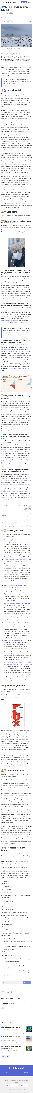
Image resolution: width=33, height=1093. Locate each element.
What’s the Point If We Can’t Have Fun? (15, 640)
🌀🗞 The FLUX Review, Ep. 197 (11, 1027)
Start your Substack (12, 1086)
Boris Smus (20, 56)
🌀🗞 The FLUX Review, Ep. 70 (10, 1037)
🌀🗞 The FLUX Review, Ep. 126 (11, 1046)
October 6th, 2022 (6, 1039)
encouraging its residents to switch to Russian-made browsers (14, 430)
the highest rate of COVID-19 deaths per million (17, 351)
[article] (16, 1030)
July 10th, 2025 (5, 1029)
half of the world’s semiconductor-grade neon (15, 288)
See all (4, 1056)
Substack (9, 1089)
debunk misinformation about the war (14, 319)
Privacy (19, 1080)
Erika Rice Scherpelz (20, 57)
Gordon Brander (21, 59)
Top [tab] (3, 1022)
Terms (23, 1080)
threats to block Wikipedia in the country (13, 463)
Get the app (24, 1086)
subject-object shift (21, 826)
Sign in (29, 2)
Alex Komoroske (11, 57)
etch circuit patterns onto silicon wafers (15, 280)
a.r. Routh (27, 59)
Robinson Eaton (18, 60)
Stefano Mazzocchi (5, 60)
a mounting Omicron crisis (20, 368)
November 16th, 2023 (7, 1048)
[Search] (30, 1022)
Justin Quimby (26, 56)
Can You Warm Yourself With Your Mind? (16, 623)
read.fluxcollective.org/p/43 (7, 54)
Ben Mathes (12, 60)
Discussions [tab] (13, 1022)
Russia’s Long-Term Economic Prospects (15, 540)
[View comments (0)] (8, 21)
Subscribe (24, 2)
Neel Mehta (14, 56)
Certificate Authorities (20, 410)
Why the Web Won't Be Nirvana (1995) (15, 586)
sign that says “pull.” (15, 205)
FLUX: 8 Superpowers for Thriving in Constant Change (15, 696)
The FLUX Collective (6, 16)
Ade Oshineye (15, 59)
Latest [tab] (7, 1022)
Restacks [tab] (11, 1003)
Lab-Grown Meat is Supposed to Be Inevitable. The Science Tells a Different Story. (17, 663)
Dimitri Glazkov (4, 57)
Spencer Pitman (26, 60)
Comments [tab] (5, 1003)
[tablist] (8, 1003)
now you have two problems (22, 131)
